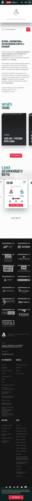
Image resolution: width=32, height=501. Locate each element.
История (18, 469)
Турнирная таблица (7, 370)
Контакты (18, 476)
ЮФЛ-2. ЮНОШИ (20, 439)
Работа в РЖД (6, 400)
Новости (4, 365)
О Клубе (18, 425)
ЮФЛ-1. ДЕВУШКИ (21, 445)
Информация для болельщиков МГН (7, 403)
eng (26, 2)
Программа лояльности (8, 385)
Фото (3, 382)
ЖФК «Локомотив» (21, 428)
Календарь (5, 367)
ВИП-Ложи (19, 367)
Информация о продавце (6, 441)
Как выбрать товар (7, 425)
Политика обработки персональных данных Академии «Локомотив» (22, 458)
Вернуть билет (20, 373)
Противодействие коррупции (6, 392)
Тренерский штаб (6, 376)
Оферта (18, 370)
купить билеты (16, 205)
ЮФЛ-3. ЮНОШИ (20, 442)
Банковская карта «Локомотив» (21, 472)
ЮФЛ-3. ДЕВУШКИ (21, 451)
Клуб (17, 420)
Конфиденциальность (7, 438)
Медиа (3, 379)
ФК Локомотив (6, 360)
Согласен (16, 497)
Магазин (4, 420)
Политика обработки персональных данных (8, 396)
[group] (14, 129)
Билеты (18, 360)
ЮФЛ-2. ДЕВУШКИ (21, 448)
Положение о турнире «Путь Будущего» (22, 463)
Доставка (4, 431)
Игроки (4, 373)
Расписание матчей (21, 365)
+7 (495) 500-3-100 (7, 354)
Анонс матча (16, 218)
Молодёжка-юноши (21, 431)
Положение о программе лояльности (8, 388)
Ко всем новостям (10, 29)
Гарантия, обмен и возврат (6, 434)
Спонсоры (19, 466)
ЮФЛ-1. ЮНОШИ (20, 436)
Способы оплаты (6, 428)
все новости (16, 155)
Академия (18, 454)
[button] (2, 150)
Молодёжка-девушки (21, 434)
